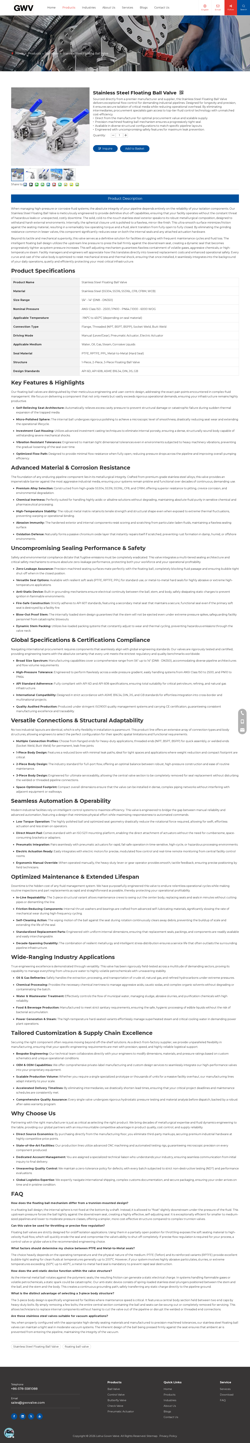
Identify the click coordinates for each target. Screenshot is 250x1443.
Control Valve (116, 1394)
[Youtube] (40, 1416)
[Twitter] (31, 1416)
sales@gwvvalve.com (28, 1403)
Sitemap (152, 1436)
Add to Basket (134, 148)
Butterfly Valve (116, 1400)
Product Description (125, 198)
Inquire (107, 148)
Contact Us (171, 1417)
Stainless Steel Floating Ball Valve (36, 1346)
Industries (170, 1400)
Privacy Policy (168, 1436)
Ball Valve (113, 1389)
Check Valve (115, 1405)
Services (225, 1389)
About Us (170, 1405)
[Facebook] (14, 1416)
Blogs (167, 1411)
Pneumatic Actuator (120, 1411)
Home (168, 1389)
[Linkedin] (23, 1416)
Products (169, 1394)
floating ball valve (77, 1346)
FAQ (223, 1400)
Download (226, 1394)
